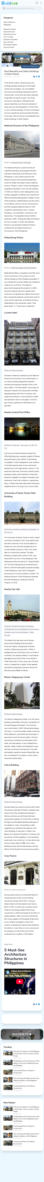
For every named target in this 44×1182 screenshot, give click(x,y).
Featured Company (9, 29)
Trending (7, 25)
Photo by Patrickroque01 (13, 370)
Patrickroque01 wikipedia (21, 162)
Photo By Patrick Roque (13, 714)
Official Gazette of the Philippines (23, 268)
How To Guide (8, 37)
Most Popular (9, 22)
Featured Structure (9, 34)
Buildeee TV (22, 1034)
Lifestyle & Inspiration (10, 39)
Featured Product (9, 32)
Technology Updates (10, 45)
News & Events (8, 42)
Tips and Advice (8, 47)
